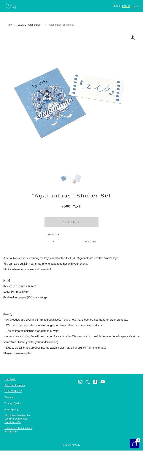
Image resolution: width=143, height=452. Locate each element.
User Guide (10, 379)
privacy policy (11, 409)
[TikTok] (95, 382)
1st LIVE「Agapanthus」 (30, 25)
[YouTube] (103, 382)
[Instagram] (80, 382)
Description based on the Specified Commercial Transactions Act (17, 418)
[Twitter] (88, 382)
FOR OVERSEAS (13, 391)
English (126, 5)
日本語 (116, 5)
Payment (8, 397)
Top (10, 25)
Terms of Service (12, 403)
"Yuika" (77, 445)
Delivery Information (14, 385)
